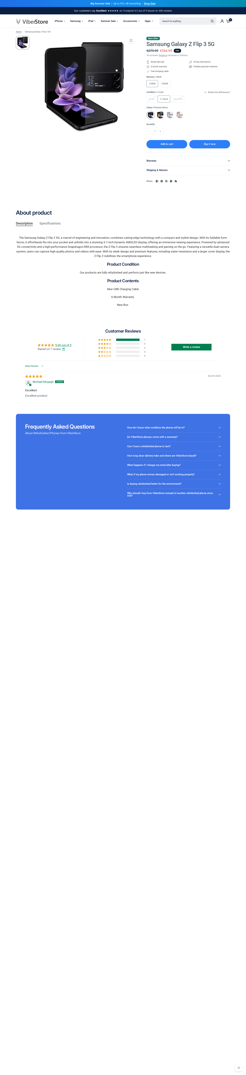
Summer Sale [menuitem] (108, 21)
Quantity (150, 124)
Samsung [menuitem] (75, 21)
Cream (180, 115)
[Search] (212, 21)
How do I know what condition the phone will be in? (156, 427)
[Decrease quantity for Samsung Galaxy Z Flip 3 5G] (149, 131)
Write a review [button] (191, 347)
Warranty (151, 160)
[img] (33, 376)
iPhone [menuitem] (59, 21)
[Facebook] (157, 181)
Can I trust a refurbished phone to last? (149, 446)
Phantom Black (151, 115)
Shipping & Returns (157, 170)
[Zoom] (131, 40)
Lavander (170, 115)
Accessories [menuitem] (130, 21)
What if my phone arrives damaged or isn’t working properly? (161, 474)
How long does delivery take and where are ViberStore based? (161, 455)
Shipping (163, 55)
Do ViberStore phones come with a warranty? (152, 436)
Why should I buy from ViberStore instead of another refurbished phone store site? (170, 494)
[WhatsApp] (171, 181)
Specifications (50, 223)
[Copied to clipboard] (176, 181)
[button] (105, 340)
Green (160, 115)
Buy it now (210, 144)
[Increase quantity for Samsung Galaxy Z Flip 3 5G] (160, 131)
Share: (149, 181)
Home (18, 32)
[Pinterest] (166, 181)
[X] (162, 181)
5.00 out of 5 (63, 345)
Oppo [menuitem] (148, 21)
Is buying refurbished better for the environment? (154, 483)
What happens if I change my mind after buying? (154, 465)
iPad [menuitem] (90, 21)
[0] (227, 21)
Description (24, 223)
